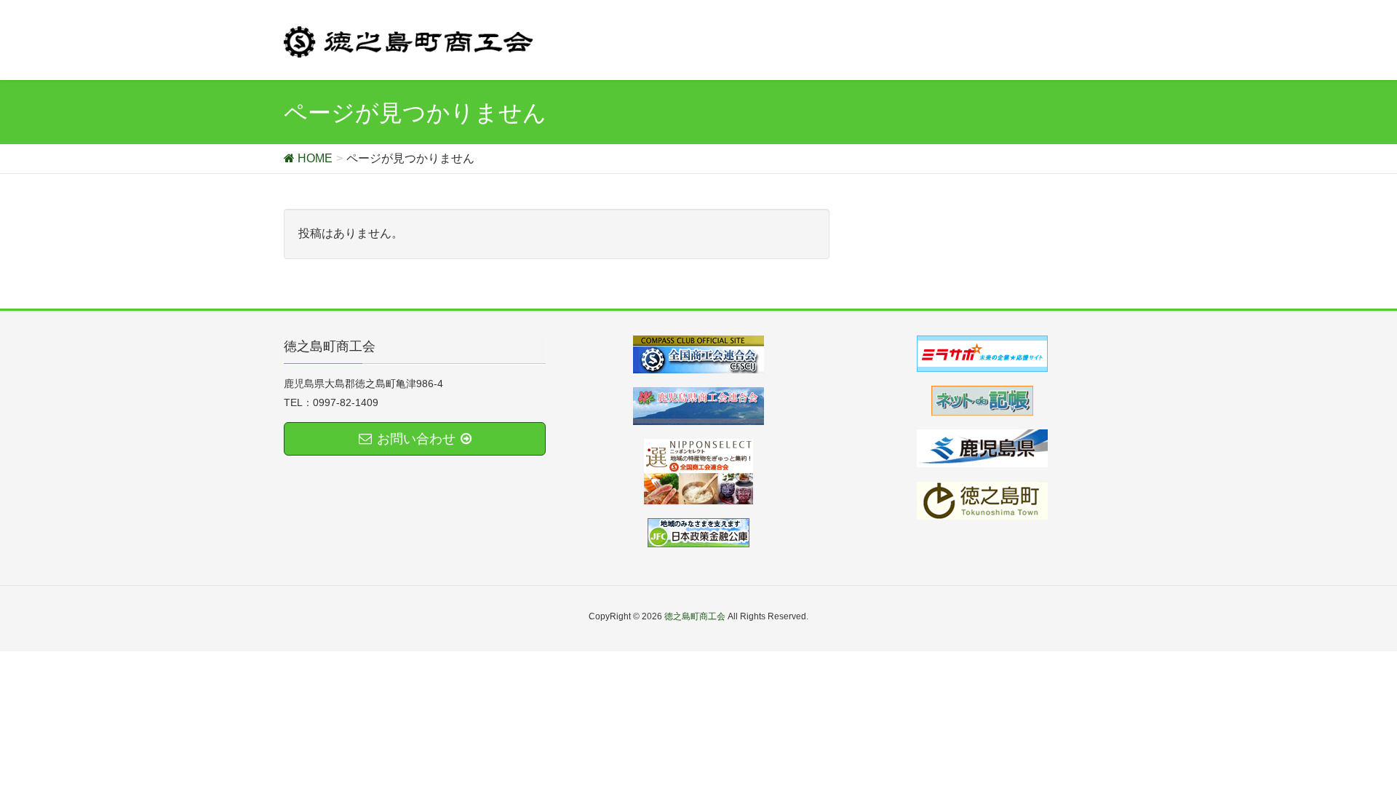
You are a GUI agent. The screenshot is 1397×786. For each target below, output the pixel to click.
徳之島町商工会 (694, 616)
